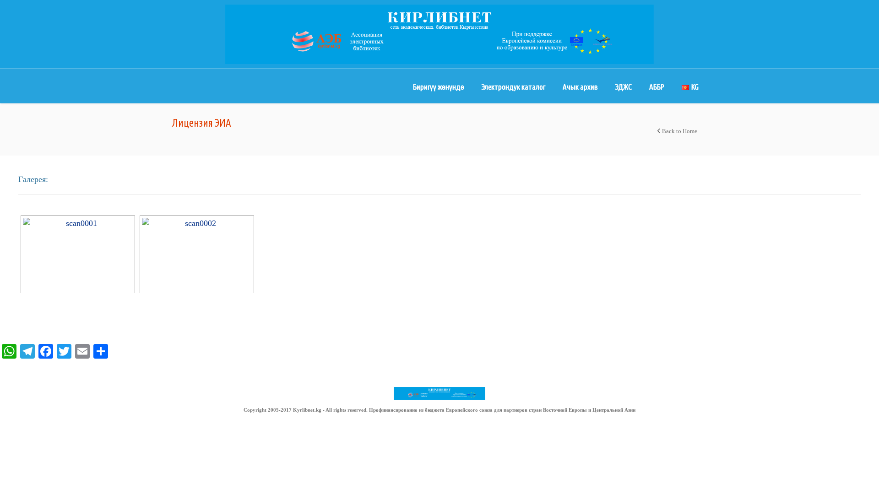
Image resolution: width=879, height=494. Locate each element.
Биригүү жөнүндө (438, 86)
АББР (656, 86)
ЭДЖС (623, 86)
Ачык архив (580, 86)
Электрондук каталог (513, 86)
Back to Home (679, 131)
